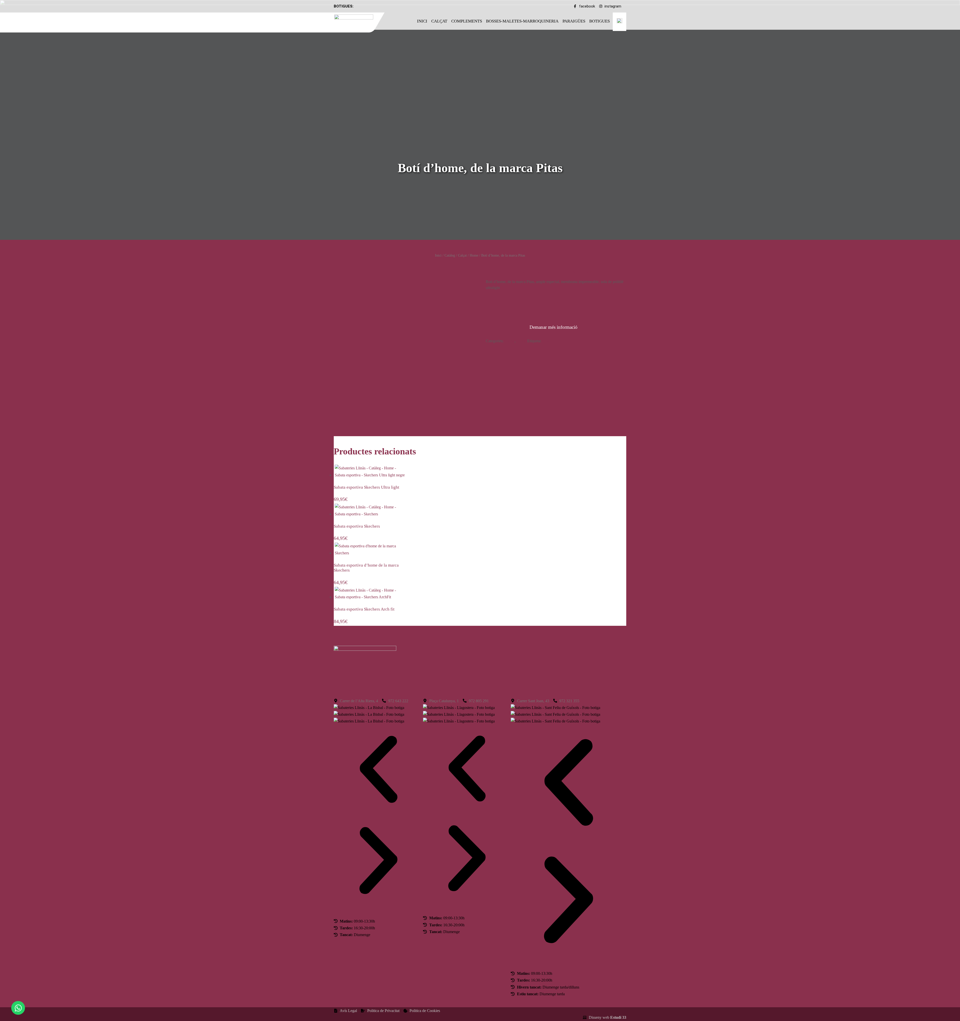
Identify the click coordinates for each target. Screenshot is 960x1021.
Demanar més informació (554, 327)
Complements (466, 21)
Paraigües (573, 21)
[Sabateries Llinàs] (357, 21)
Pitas (546, 341)
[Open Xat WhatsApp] (18, 1008)
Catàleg (449, 255)
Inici (422, 21)
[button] (378, 770)
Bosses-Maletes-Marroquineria (522, 21)
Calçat (439, 21)
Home (474, 255)
